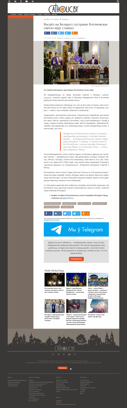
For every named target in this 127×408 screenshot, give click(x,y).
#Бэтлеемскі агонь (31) (53, 203)
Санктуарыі (32, 397)
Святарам (83, 389)
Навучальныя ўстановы (35, 386)
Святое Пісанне (84, 380)
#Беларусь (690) (68, 207)
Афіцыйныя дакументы (86, 382)
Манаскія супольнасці (35, 389)
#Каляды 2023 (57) (100, 203)
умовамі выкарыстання (51, 220)
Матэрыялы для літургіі (62, 387)
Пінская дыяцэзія (12, 386)
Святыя (58, 391)
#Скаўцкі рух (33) (84, 203)
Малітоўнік (83, 386)
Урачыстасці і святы (61, 380)
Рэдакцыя (59, 400)
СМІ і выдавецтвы (34, 399)
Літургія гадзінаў (60, 386)
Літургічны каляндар (62, 382)
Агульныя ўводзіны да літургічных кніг (67, 389)
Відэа (81, 393)
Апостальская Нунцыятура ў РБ (38, 384)
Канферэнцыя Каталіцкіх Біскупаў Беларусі (41, 382)
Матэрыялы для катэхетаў (87, 387)
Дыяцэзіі (31, 380)
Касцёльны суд (33, 387)
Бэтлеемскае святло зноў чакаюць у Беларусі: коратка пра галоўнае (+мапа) (54, 290)
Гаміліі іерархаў (84, 384)
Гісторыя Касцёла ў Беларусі (37, 395)
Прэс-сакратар (33, 400)
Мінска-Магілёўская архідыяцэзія (17, 380)
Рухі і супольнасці (34, 391)
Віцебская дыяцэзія (13, 384)
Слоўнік (82, 391)
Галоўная (13, 14)
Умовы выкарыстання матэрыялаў (65, 404)
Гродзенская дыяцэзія (14, 382)
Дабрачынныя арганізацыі (36, 393)
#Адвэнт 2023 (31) (69, 203)
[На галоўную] (63, 8)
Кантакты (58, 402)
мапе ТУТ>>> (68, 198)
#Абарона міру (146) (52, 207)
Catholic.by (82, 38)
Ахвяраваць (76, 259)
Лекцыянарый (60, 384)
